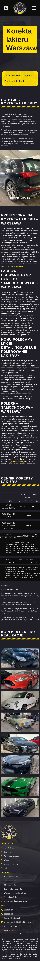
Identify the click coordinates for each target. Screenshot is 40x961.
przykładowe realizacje (16, 461)
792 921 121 (14, 81)
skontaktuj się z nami (15, 266)
